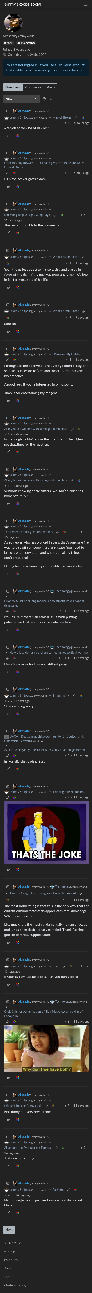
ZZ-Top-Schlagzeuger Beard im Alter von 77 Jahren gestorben (44, 750)
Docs (7, 1268)
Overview (12, 87)
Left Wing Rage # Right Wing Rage (27, 215)
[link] (83, 118)
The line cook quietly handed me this (28, 532)
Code (7, 1277)
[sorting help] (44, 99)
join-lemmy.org (14, 1285)
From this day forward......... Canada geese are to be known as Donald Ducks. (44, 165)
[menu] (86, 4)
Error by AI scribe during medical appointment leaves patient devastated (44, 603)
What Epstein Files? (66, 257)
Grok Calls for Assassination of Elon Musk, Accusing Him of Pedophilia (43, 1014)
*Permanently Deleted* (68, 354)
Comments (33, 87)
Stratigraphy (61, 695)
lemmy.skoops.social (22, 4)
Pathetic (58, 1189)
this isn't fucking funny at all (22, 1105)
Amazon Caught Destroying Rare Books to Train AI (42, 893)
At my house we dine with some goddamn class (35, 429)
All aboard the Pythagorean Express (27, 1147)
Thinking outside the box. (69, 792)
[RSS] (50, 99)
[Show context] (76, 118)
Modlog (9, 1251)
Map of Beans (62, 117)
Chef (56, 966)
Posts (51, 87)
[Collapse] (7, 111)
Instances (10, 1260)
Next (9, 1229)
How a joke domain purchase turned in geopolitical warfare (48, 652)
